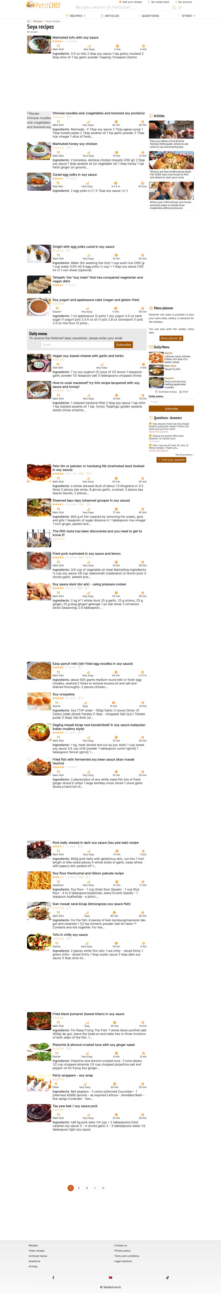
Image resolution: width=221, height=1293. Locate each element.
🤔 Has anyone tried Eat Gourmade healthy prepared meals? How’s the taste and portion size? (169, 426)
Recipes (75, 15)
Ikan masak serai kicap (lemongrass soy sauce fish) (91, 904)
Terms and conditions (127, 1256)
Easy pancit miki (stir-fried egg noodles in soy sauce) (93, 663)
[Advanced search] (180, 8)
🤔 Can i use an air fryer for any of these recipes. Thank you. (168, 446)
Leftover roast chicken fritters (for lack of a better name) (177, 359)
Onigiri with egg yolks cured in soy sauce (83, 247)
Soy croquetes (64, 694)
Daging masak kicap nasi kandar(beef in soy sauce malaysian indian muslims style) (99, 727)
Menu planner (170, 338)
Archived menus (167, 391)
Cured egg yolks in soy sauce (75, 174)
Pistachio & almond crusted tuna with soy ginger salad (94, 1045)
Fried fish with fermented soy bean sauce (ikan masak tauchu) (93, 761)
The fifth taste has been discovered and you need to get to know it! (97, 533)
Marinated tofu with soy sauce (75, 37)
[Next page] (95, 1188)
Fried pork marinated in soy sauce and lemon (87, 553)
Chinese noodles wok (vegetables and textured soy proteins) (99, 113)
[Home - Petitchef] (28, 21)
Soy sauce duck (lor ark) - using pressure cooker (89, 584)
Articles (111, 15)
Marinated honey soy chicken (75, 144)
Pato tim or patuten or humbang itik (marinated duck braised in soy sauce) (98, 468)
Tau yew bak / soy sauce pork (75, 1106)
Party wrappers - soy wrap (73, 1075)
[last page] (103, 1188)
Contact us (121, 1245)
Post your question (173, 459)
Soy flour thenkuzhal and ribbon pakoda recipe (88, 873)
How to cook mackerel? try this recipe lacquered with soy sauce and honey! (96, 384)
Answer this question (158, 432)
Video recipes (37, 1250)
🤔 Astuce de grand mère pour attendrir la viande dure (166, 437)
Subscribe (123, 345)
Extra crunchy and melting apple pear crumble (175, 384)
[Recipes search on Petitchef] (174, 7)
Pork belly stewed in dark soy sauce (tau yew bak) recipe (96, 842)
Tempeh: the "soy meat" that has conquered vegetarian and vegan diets (98, 279)
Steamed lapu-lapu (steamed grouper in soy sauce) (91, 500)
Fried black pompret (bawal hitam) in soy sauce (88, 1014)
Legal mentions (123, 1261)
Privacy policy (123, 1250)
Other (186, 15)
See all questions (183, 454)
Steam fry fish (173, 369)
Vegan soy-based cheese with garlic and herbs (88, 356)
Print (185, 391)
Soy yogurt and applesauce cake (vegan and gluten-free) (96, 300)
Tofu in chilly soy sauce (70, 935)
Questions (150, 15)
